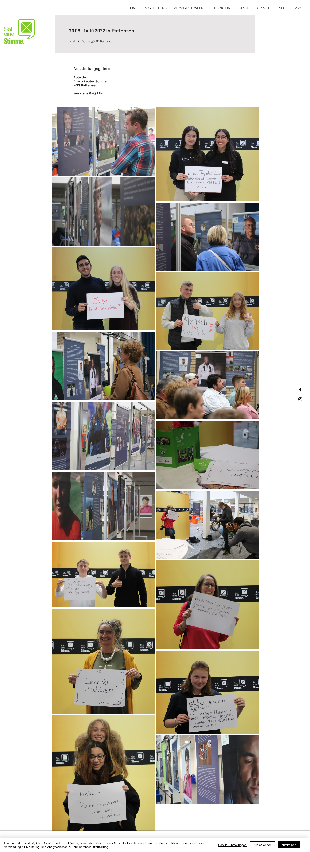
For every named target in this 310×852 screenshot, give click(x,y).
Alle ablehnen (262, 845)
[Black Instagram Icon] (300, 399)
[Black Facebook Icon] (300, 389)
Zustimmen (288, 845)
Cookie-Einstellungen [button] (232, 845)
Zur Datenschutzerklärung (90, 847)
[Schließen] (304, 845)
